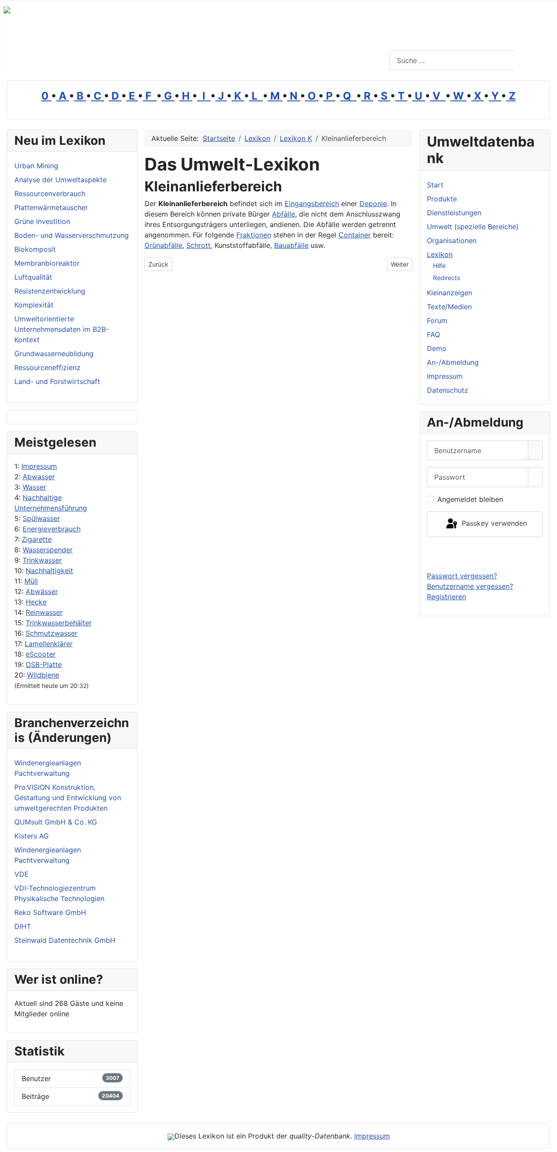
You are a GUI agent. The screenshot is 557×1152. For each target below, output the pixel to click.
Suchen (534, 60)
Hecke (36, 602)
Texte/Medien (449, 306)
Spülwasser (41, 518)
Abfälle (283, 214)
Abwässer (42, 591)
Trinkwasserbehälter (59, 622)
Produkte (442, 198)
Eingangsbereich (312, 203)
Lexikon (440, 254)
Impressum (39, 466)
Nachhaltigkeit (49, 570)
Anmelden (485, 553)
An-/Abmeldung (453, 362)
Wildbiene (43, 675)
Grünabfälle (163, 245)
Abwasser (39, 476)
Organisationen (451, 240)
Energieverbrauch (52, 528)
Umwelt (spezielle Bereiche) (473, 226)
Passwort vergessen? (462, 575)
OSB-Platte (44, 664)
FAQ (433, 334)
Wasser (34, 487)
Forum (437, 320)
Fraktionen (253, 234)
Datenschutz (447, 390)
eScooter (41, 654)
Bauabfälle (291, 245)
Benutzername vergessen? (470, 586)
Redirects (446, 277)
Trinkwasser (42, 560)
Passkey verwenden (493, 523)
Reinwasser (44, 612)
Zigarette (37, 539)
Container (355, 234)
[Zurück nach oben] (546, 1141)
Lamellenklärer (49, 643)
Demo (436, 348)
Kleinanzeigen (449, 292)
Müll (31, 581)
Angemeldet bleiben (470, 499)
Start (435, 184)
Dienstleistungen (454, 212)
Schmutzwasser (51, 633)
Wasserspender (48, 549)
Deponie (373, 203)
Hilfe (439, 265)
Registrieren (446, 596)
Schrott (198, 245)
